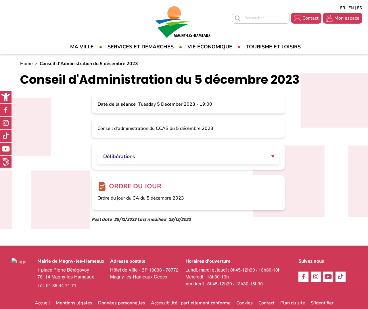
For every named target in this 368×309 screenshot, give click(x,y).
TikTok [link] (6, 136)
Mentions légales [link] (74, 303)
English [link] (351, 8)
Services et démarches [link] (141, 46)
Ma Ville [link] (82, 46)
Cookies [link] (244, 303)
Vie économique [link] (209, 46)
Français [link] (342, 8)
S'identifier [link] (322, 303)
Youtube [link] (6, 149)
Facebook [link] (6, 110)
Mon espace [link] (346, 18)
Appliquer (237, 18)
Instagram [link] (6, 123)
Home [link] (26, 63)
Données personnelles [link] (121, 303)
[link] (6, 97)
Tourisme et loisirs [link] (273, 46)
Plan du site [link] (292, 303)
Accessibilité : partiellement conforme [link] (191, 303)
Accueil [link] (42, 303)
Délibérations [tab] (119, 156)
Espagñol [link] (359, 8)
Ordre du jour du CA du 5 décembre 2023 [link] (140, 198)
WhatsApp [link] (6, 162)
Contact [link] (310, 18)
